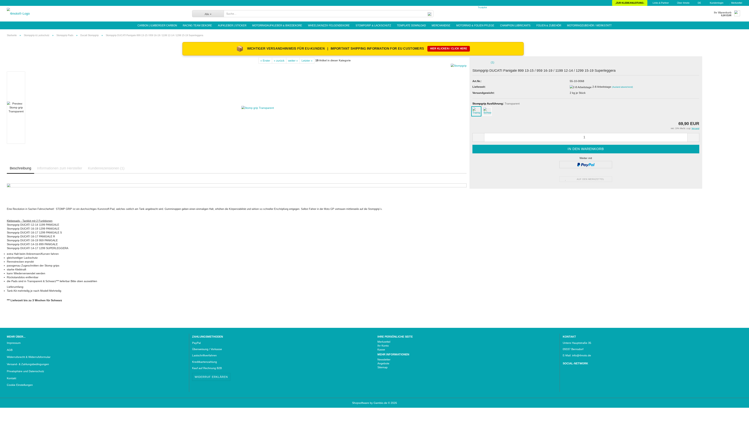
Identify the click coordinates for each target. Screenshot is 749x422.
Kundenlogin (716, 3)
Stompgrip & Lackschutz (373, 25)
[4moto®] (96, 13)
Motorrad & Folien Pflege (475, 25)
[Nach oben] (11, 416)
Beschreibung (20, 168)
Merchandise (441, 25)
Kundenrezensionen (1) (106, 168)
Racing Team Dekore (197, 25)
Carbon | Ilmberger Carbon (157, 25)
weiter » (293, 60)
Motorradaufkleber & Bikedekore (277, 25)
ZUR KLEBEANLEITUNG (629, 3)
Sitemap (382, 367)
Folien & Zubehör (548, 25)
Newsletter (383, 359)
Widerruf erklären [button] (211, 376)
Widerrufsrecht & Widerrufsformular (29, 357)
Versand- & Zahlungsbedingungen (28, 364)
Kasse (381, 349)
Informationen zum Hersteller (59, 168)
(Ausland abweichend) (622, 87)
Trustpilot (482, 7)
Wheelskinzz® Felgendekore (329, 25)
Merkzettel (736, 3)
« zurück (279, 60)
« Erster (265, 60)
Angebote (383, 363)
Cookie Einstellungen (20, 384)
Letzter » (307, 60)
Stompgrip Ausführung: (496, 103)
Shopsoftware (360, 402)
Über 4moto (683, 3)
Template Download (411, 25)
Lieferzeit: (479, 86)
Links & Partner (660, 3)
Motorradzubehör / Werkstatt (589, 25)
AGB (9, 349)
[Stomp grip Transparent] (257, 107)
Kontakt (11, 378)
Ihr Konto (383, 345)
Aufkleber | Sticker (232, 25)
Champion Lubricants (515, 25)
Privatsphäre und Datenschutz (25, 371)
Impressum (14, 342)
